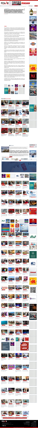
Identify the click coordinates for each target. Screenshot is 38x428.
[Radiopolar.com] (1, 5)
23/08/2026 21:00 (24, 133)
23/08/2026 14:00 (4, 263)
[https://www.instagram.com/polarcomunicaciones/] (10, 4)
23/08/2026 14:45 (25, 254)
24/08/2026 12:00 (25, 194)
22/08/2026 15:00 (18, 316)
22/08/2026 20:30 (4, 298)
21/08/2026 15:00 (18, 392)
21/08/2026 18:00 (25, 380)
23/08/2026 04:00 (25, 280)
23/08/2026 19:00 (4, 245)
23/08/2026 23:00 (10, 133)
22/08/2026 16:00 (11, 316)
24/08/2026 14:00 (11, 194)
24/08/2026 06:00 (3, 133)
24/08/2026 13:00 (12, 145)
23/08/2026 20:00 (18, 236)
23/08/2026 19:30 (25, 236)
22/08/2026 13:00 (4, 325)
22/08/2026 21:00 (25, 289)
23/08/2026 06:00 (11, 280)
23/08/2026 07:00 (4, 280)
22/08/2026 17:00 (4, 316)
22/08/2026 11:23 (25, 325)
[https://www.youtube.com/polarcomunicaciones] (10, 4)
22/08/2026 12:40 (11, 325)
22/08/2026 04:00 (25, 357)
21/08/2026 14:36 (25, 392)
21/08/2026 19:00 (18, 380)
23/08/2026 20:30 (11, 236)
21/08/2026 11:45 (18, 415)
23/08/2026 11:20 (25, 263)
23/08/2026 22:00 (17, 133)
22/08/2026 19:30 (18, 298)
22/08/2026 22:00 (18, 289)
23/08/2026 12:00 (18, 263)
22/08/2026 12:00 (18, 325)
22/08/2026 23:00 (11, 289)
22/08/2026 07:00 (4, 357)
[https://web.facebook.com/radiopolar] (10, 2)
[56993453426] (10, 1)
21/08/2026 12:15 (4, 415)
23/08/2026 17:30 (25, 245)
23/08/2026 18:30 (11, 245)
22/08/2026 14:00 (25, 316)
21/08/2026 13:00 (18, 403)
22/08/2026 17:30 (25, 307)
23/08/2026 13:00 (11, 263)
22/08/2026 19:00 (4, 307)
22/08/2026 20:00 (11, 298)
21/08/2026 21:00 (4, 380)
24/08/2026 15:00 (3, 194)
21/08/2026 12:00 (11, 415)
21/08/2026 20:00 (11, 380)
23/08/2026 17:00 (4, 254)
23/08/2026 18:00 (18, 245)
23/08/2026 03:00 (4, 289)
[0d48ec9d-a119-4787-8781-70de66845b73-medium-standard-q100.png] (5, 4)
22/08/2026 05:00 (18, 357)
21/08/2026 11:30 (25, 415)
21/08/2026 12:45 (25, 403)
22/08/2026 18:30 (11, 307)
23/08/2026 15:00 (18, 254)
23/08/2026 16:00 (11, 254)
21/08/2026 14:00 (4, 403)
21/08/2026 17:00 (4, 392)
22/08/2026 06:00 (11, 357)
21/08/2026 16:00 (11, 392)
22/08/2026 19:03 (25, 298)
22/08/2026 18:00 (18, 307)
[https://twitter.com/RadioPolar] (10, 2)
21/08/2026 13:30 (11, 403)
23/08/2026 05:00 (18, 280)
